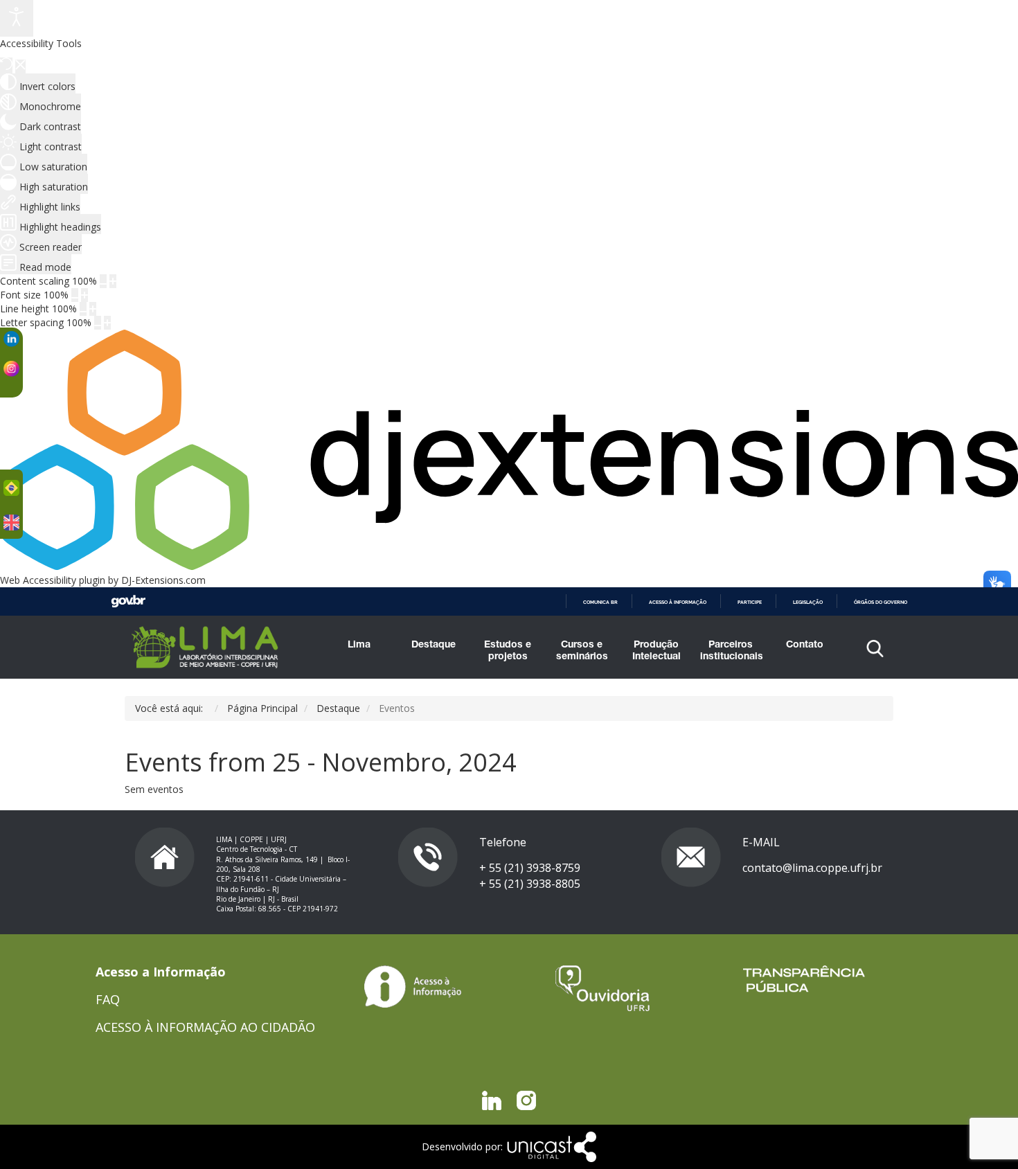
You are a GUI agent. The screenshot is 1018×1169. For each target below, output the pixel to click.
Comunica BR (600, 602)
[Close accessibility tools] (20, 66)
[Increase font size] (84, 295)
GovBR (128, 601)
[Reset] (6, 65)
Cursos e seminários (582, 651)
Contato (804, 645)
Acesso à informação (677, 602)
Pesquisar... (780, 684)
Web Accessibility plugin (52, 580)
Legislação (808, 602)
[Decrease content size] (103, 281)
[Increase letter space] (107, 323)
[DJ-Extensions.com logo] (509, 566)
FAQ (108, 999)
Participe (750, 602)
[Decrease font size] (74, 295)
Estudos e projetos (507, 651)
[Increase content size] (112, 281)
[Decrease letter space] (97, 323)
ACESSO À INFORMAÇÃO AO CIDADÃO (205, 1027)
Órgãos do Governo (880, 602)
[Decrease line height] (83, 309)
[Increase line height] (92, 309)
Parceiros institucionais (730, 651)
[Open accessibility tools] (16, 18)
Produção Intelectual (656, 651)
